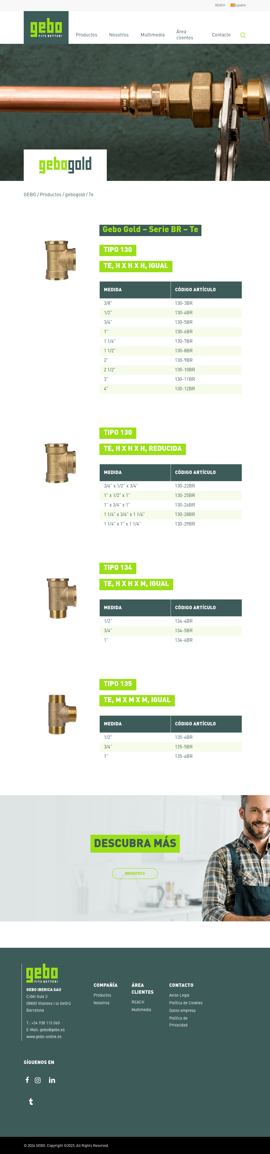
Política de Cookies (185, 1003)
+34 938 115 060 (45, 1023)
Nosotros (101, 1003)
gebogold (75, 195)
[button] (11, 1142)
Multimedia (141, 1010)
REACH (138, 1003)
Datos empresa (182, 1011)
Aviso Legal (179, 996)
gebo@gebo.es (52, 1030)
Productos (50, 195)
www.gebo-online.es (43, 1037)
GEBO (30, 195)
